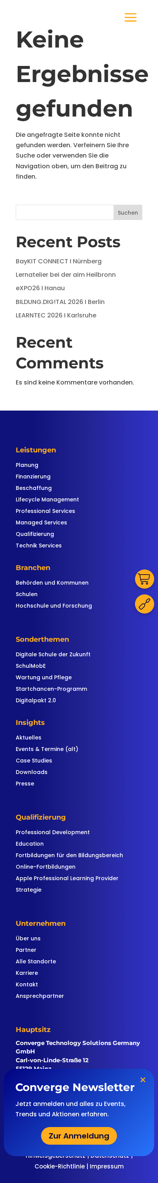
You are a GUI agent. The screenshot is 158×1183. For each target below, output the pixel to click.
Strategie (28, 890)
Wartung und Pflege (44, 678)
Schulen (27, 595)
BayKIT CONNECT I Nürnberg (59, 261)
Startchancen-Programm (51, 689)
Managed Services (41, 523)
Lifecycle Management (47, 500)
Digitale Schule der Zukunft (53, 655)
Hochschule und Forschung (54, 606)
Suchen (128, 213)
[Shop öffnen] (144, 579)
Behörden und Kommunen (52, 583)
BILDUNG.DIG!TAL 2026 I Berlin (60, 301)
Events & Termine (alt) (47, 749)
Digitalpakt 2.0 (36, 701)
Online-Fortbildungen (46, 867)
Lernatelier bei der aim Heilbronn (66, 274)
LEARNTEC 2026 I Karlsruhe (56, 315)
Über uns (28, 939)
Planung (27, 465)
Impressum (107, 1166)
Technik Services (39, 546)
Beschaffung (34, 488)
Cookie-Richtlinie (60, 1166)
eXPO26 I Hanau (40, 288)
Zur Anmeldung (79, 1135)
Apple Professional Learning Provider (67, 879)
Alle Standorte (36, 962)
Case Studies (34, 761)
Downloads (32, 772)
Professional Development (53, 833)
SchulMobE (31, 666)
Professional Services (45, 511)
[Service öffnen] (144, 604)
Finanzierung (33, 477)
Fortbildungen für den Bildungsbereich (69, 856)
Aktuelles (28, 738)
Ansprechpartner (40, 996)
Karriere (27, 973)
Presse (25, 784)
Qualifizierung (35, 534)
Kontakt (27, 985)
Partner (26, 950)
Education (30, 844)
